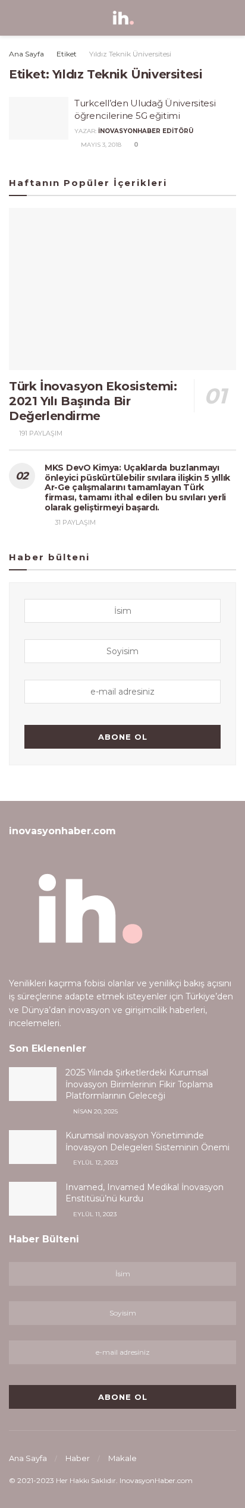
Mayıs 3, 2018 (100, 145)
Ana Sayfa (26, 53)
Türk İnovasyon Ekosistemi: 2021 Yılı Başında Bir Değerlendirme (93, 401)
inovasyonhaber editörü (145, 131)
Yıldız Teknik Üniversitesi (130, 53)
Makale (122, 1458)
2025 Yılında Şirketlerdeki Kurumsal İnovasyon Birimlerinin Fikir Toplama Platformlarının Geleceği (139, 1084)
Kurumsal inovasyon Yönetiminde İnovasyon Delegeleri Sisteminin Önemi (147, 1141)
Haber (77, 1458)
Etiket (66, 53)
